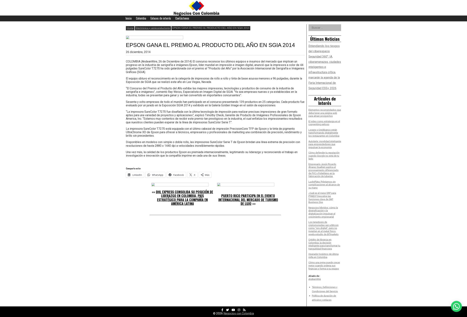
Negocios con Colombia (238, 313)
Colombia (141, 18)
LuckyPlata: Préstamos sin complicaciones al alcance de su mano (324, 184)
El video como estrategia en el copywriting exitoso (324, 123)
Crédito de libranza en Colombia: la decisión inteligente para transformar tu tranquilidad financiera (324, 244)
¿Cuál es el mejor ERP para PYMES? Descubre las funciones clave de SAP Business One (322, 198)
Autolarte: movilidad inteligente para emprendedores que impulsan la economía (324, 144)
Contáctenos (182, 18)
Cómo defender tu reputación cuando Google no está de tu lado (323, 155)
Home (130, 28)
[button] (456, 306)
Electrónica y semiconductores (153, 28)
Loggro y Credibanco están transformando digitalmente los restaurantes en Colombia (323, 132)
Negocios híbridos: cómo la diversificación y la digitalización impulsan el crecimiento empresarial (323, 212)
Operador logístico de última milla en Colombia (323, 256)
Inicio (129, 18)
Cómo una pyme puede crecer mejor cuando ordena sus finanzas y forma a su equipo (324, 265)
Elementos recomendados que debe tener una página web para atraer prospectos (324, 113)
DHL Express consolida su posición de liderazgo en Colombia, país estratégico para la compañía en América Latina (184, 197)
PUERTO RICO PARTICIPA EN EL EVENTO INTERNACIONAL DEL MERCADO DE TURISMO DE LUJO (248, 199)
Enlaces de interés (160, 18)
